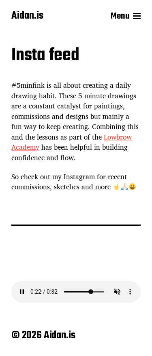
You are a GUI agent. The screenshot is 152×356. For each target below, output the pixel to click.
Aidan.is (27, 16)
